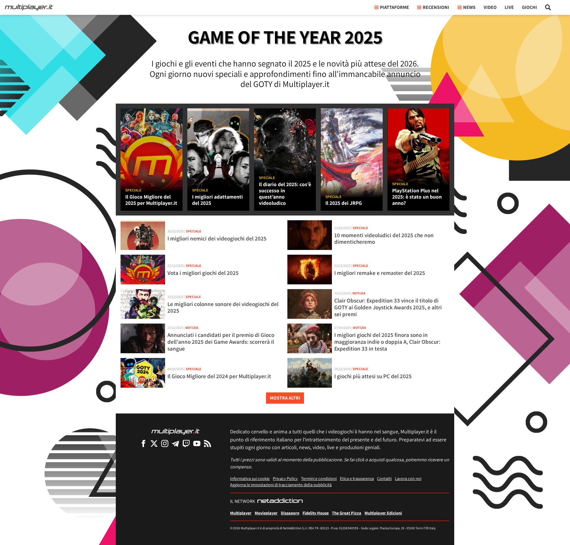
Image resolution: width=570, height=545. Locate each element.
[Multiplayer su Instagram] (164, 443)
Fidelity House (316, 513)
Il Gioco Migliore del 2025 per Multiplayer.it (151, 199)
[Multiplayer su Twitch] (186, 443)
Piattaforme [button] (394, 7)
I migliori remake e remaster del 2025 (379, 272)
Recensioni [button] (436, 7)
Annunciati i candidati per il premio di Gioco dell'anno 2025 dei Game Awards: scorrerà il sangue (220, 341)
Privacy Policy (285, 478)
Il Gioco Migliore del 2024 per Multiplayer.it (219, 376)
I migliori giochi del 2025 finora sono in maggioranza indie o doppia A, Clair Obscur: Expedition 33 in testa (387, 341)
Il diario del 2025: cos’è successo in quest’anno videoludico (285, 193)
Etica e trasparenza (357, 478)
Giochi (529, 7)
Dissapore (290, 513)
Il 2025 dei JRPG (343, 202)
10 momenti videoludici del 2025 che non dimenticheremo (384, 238)
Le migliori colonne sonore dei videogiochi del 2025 (222, 307)
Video (490, 7)
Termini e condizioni (319, 478)
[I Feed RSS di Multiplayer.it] (207, 443)
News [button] (469, 7)
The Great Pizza (346, 513)
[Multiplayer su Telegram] (175, 443)
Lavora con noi (408, 478)
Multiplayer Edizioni (383, 513)
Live (509, 7)
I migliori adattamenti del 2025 (217, 199)
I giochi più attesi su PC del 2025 (373, 376)
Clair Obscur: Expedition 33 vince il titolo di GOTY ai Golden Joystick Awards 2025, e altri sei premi (388, 307)
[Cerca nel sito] (548, 7)
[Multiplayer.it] (29, 7)
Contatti (384, 478)
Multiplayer (240, 513)
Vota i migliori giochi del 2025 (203, 272)
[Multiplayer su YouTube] (196, 443)
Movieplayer (266, 513)
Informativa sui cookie (250, 478)
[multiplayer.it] (175, 431)
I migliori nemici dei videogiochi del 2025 (217, 238)
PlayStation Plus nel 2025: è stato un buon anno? (417, 196)
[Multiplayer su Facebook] (143, 443)
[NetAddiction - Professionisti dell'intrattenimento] (280, 501)
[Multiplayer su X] (154, 443)
